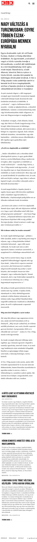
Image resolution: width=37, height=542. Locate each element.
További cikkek (6, 434)
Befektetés (5, 475)
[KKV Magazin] (7, 3)
